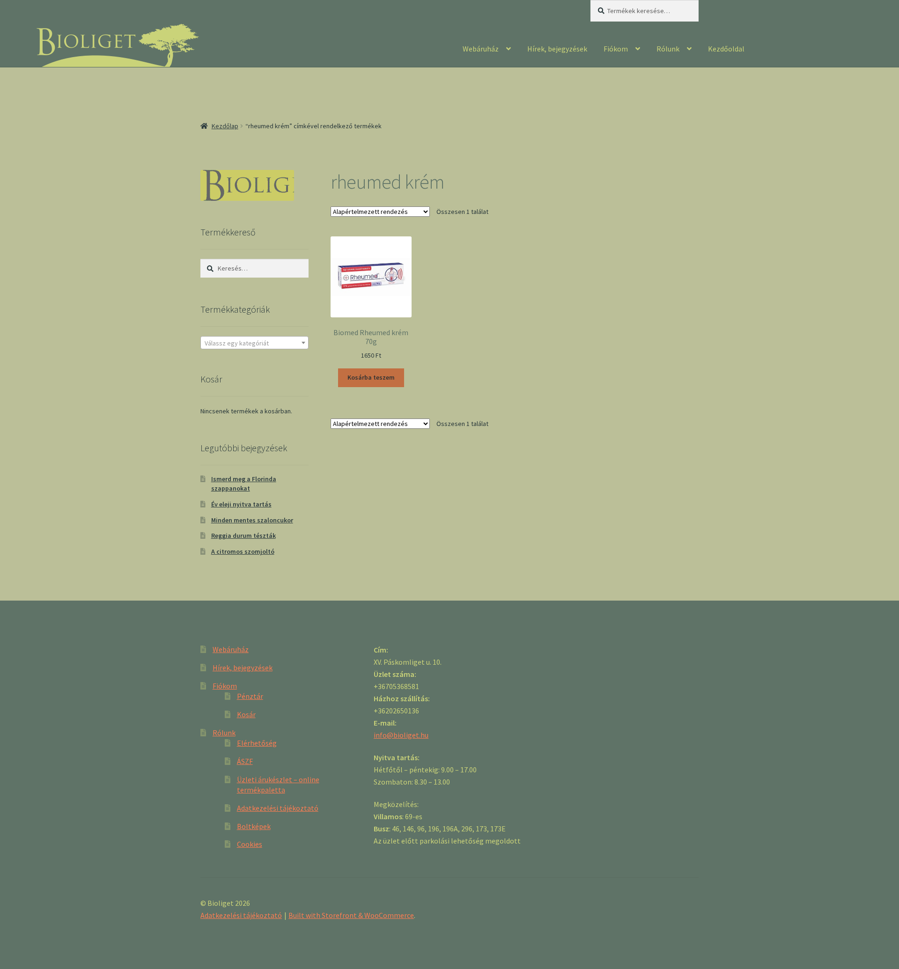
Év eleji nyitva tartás (241, 504)
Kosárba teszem (371, 377)
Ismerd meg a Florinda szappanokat (243, 483)
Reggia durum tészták (243, 535)
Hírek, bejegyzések (557, 48)
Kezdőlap (225, 126)
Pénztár (250, 696)
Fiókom (616, 48)
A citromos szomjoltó (242, 551)
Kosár (246, 714)
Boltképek (254, 826)
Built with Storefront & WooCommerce (351, 915)
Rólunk (667, 48)
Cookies (249, 844)
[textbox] (254, 343)
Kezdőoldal (726, 48)
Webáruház (481, 48)
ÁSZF (245, 761)
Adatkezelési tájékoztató (277, 808)
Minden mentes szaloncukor (252, 520)
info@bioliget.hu (401, 735)
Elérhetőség (257, 743)
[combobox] (254, 342)
